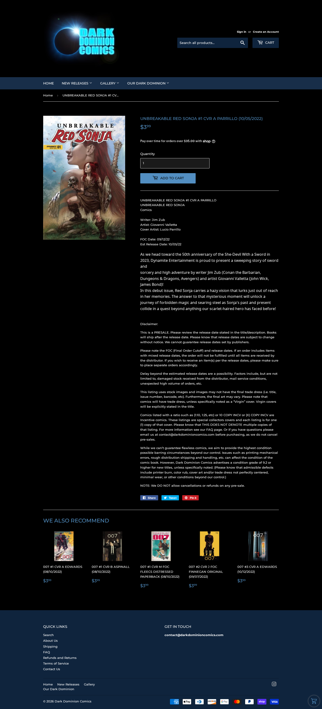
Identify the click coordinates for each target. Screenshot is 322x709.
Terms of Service (56, 663)
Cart (269, 42)
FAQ (46, 652)
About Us (50, 640)
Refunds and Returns (60, 658)
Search (48, 635)
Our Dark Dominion (146, 83)
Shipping (50, 646)
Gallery (108, 83)
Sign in (241, 31)
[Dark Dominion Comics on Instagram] (274, 685)
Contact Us (51, 669)
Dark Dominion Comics (73, 701)
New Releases (75, 83)
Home (48, 83)
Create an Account (266, 31)
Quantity (147, 154)
